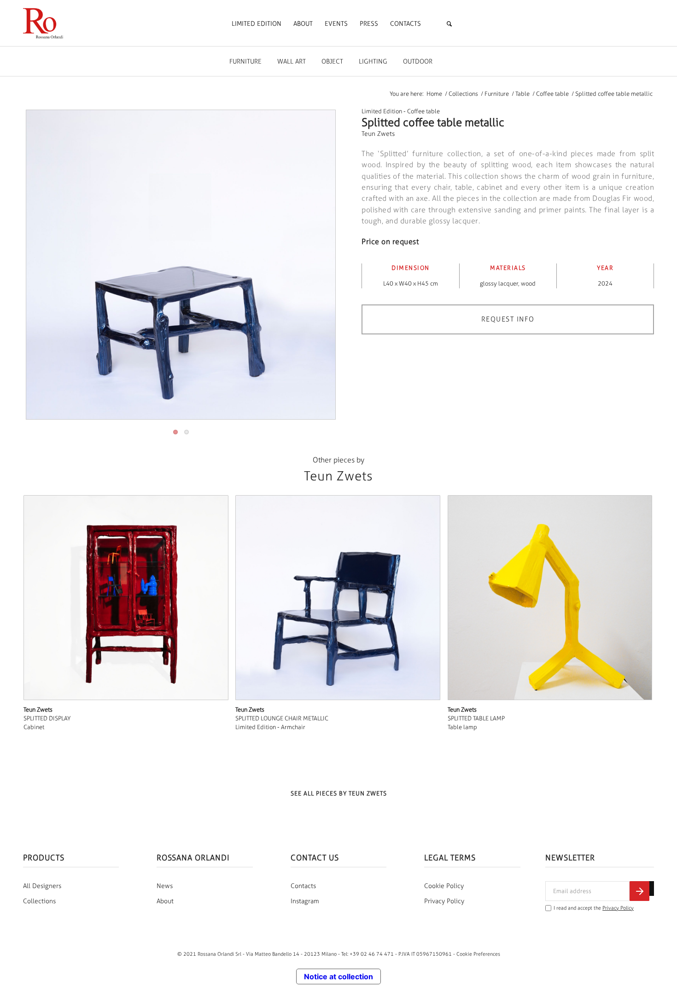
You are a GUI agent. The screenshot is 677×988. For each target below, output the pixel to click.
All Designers (42, 886)
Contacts (303, 886)
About (165, 901)
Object (332, 61)
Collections (39, 901)
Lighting (373, 61)
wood (528, 283)
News (165, 886)
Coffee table (423, 111)
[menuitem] (256, 23)
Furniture (245, 61)
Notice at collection (338, 976)
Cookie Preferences (478, 954)
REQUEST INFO (508, 319)
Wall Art (291, 61)
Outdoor (417, 61)
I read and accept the (594, 908)
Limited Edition (382, 111)
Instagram (305, 901)
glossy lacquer (499, 283)
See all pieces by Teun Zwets (339, 793)
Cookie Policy (444, 886)
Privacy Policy (444, 901)
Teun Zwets (378, 134)
